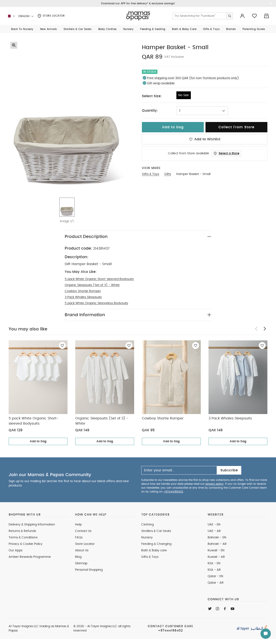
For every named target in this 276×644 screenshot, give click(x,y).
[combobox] (202, 110)
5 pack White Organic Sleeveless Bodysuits (96, 303)
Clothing (147, 524)
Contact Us (83, 531)
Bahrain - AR (217, 544)
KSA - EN (214, 563)
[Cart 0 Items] (266, 16)
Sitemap (81, 563)
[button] (22, 29)
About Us (81, 550)
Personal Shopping (89, 569)
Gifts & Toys (149, 556)
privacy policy (214, 484)
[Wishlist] (62, 345)
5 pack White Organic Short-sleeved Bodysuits (99, 279)
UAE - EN (214, 524)
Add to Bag (38, 441)
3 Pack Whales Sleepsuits (83, 297)
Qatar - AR (216, 582)
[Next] (264, 328)
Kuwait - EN (216, 550)
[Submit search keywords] (229, 16)
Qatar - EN (215, 576)
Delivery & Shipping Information (32, 524)
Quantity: (150, 110)
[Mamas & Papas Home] (138, 15)
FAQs (79, 537)
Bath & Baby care (154, 550)
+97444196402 (173, 491)
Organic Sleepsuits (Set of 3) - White (92, 285)
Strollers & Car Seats (156, 531)
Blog (78, 556)
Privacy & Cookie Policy (25, 544)
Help (78, 524)
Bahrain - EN (217, 537)
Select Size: (152, 96)
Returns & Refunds (22, 531)
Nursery (147, 537)
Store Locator (53, 15)
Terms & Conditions (23, 537)
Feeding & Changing (156, 544)
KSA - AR (214, 569)
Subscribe (229, 470)
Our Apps (15, 550)
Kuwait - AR (216, 556)
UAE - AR (214, 531)
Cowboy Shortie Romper (83, 291)
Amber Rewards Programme (30, 556)
